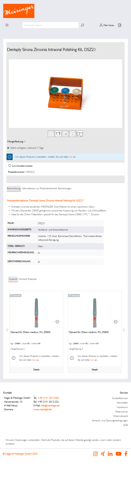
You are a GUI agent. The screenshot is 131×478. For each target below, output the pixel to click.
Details (36, 369)
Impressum (122, 407)
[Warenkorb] (126, 24)
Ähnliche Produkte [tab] (28, 278)
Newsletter (122, 402)
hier (71, 156)
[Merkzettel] (120, 25)
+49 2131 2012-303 (48, 397)
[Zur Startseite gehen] (65, 11)
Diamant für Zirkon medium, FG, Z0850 (30, 332)
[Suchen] (82, 25)
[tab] (14, 188)
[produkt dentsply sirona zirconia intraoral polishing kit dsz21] (65, 93)
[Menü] (7, 25)
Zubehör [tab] (13, 278)
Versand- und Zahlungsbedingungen (110, 420)
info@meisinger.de (50, 405)
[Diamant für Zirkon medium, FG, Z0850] (36, 312)
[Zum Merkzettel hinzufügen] (57, 322)
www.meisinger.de (43, 409)
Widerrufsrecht (120, 416)
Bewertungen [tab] (65, 188)
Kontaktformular (120, 398)
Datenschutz (121, 411)
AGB (125, 424)
